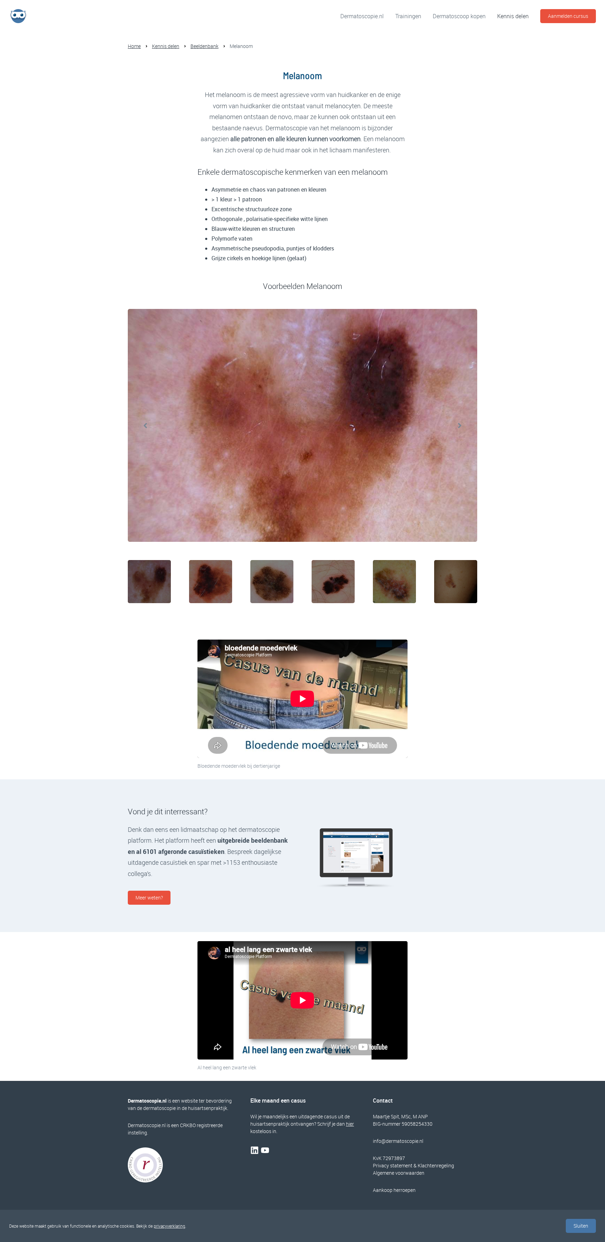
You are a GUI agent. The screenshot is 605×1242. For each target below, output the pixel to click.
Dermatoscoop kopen (459, 16)
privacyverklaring (169, 1226)
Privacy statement (392, 1165)
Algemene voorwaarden (398, 1172)
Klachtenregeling (436, 1165)
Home (134, 46)
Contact (383, 1100)
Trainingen (408, 16)
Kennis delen (513, 16)
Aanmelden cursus (568, 16)
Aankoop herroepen (394, 1190)
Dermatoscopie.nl (362, 16)
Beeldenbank (204, 46)
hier (350, 1123)
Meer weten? (149, 897)
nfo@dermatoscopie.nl (398, 1141)
